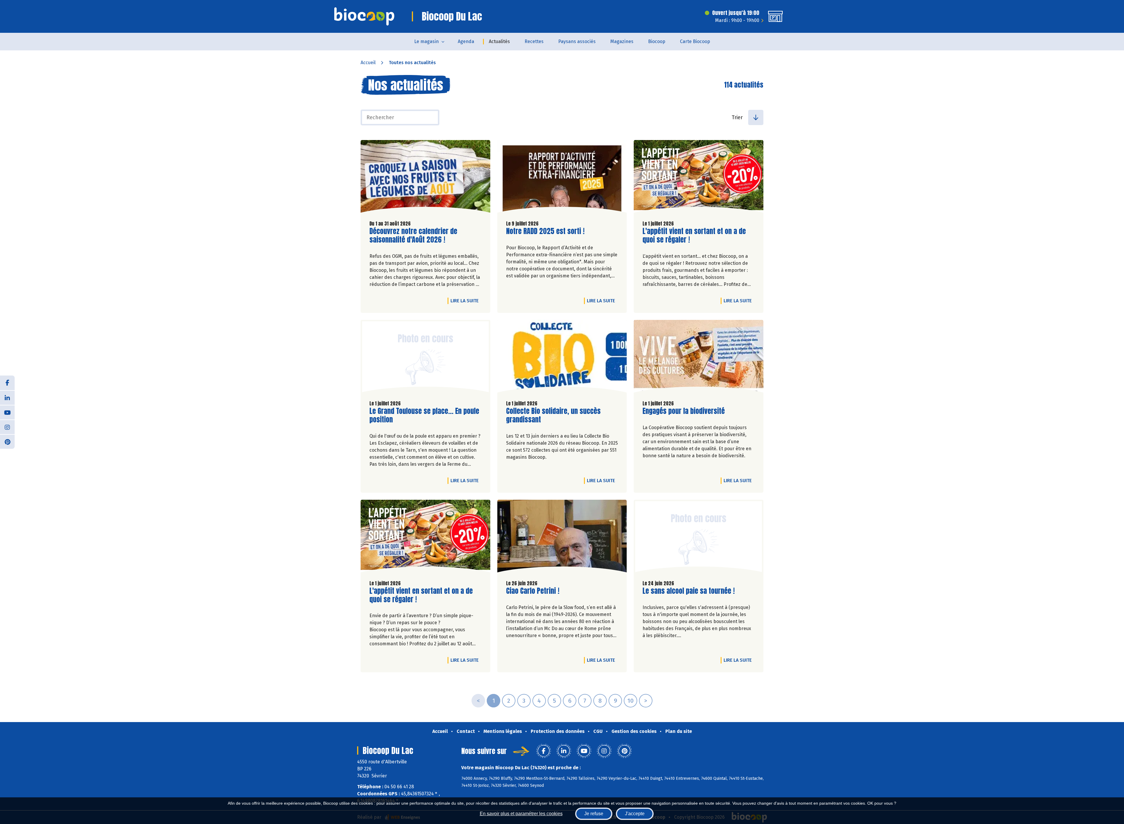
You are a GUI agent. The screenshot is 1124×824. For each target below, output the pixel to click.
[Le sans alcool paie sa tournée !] (698, 537)
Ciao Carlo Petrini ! (532, 591)
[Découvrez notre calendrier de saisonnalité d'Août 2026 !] (425, 178)
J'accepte (635, 813)
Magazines (621, 41)
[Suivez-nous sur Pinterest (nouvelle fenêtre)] (7, 441)
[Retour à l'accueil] (364, 16)
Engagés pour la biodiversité (683, 411)
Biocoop (656, 41)
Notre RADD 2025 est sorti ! (545, 231)
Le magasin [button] (426, 41)
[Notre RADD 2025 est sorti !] (562, 178)
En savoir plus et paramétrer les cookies (521, 813)
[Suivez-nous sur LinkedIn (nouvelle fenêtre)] (7, 397)
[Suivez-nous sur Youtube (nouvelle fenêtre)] (7, 412)
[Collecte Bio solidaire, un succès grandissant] (562, 357)
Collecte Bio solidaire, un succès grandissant (553, 415)
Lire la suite (466, 300)
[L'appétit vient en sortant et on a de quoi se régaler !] (698, 178)
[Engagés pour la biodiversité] (698, 357)
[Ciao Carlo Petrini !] (562, 537)
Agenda (466, 41)
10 (630, 700)
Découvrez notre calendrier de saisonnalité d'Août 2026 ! (413, 235)
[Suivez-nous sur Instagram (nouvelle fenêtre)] (7, 426)
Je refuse (593, 813)
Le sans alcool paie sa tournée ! (688, 591)
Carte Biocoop (695, 41)
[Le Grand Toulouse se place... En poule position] (425, 357)
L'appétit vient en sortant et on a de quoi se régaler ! (694, 235)
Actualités (499, 41)
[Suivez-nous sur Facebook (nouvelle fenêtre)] (7, 383)
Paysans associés (577, 41)
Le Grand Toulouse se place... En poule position (424, 415)
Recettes (534, 41)
